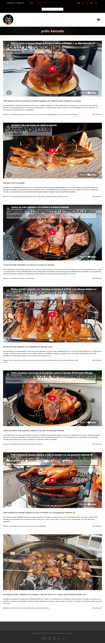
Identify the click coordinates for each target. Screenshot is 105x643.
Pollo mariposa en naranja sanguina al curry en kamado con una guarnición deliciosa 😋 (39, 513)
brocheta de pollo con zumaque (18, 608)
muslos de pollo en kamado (35, 360)
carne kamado (13, 114)
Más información (97, 114)
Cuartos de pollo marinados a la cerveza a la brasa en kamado (28, 265)
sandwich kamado (63, 196)
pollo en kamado (48, 360)
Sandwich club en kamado (14, 183)
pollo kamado (21, 114)
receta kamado (30, 114)
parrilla (22, 196)
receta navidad (39, 114)
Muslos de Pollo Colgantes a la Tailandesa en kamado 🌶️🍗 (27, 347)
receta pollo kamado (63, 114)
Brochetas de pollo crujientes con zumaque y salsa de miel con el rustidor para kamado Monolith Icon (44, 594)
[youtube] (78, 3)
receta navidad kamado (50, 114)
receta (34, 196)
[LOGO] (8, 15)
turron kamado (73, 114)
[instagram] (96, 3)
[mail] (87, 3)
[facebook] (83, 3)
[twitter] (91, 3)
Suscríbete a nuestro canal (41, 3)
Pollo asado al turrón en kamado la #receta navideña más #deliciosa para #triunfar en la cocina (42, 101)
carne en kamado (14, 360)
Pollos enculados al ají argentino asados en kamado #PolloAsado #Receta (33, 431)
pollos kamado (30, 444)
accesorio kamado (14, 196)
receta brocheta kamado (42, 608)
